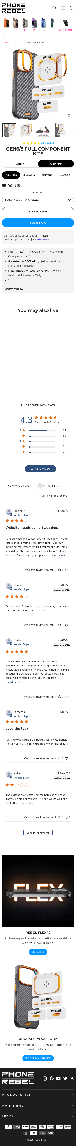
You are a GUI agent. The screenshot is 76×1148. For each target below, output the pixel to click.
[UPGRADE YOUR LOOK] (38, 997)
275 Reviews (47, 142)
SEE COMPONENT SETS (38, 1058)
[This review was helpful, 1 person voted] (59, 818)
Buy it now (38, 222)
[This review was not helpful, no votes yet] (66, 570)
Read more (58, 555)
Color (38, 192)
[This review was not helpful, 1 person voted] (66, 818)
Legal (8, 1116)
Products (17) (16, 1094)
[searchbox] (21, 486)
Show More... (14, 289)
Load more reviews (38, 833)
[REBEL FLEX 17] (38, 891)
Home (5, 42)
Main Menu (13, 1105)
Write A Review (40, 468)
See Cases (38, 952)
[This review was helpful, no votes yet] (59, 570)
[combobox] (55, 495)
